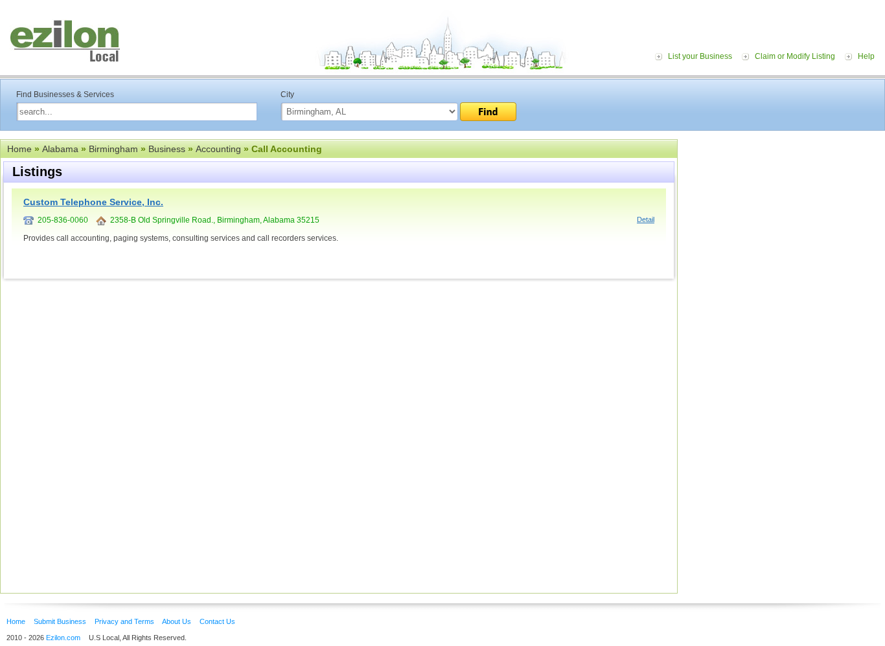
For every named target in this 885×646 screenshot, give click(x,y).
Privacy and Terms (124, 621)
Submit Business (60, 621)
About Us (176, 621)
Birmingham (113, 149)
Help (866, 56)
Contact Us (217, 621)
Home (19, 149)
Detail (645, 219)
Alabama (60, 149)
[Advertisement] (784, 219)
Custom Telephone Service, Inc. (93, 202)
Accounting (218, 149)
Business (166, 149)
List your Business (700, 56)
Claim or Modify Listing (795, 56)
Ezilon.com (63, 637)
